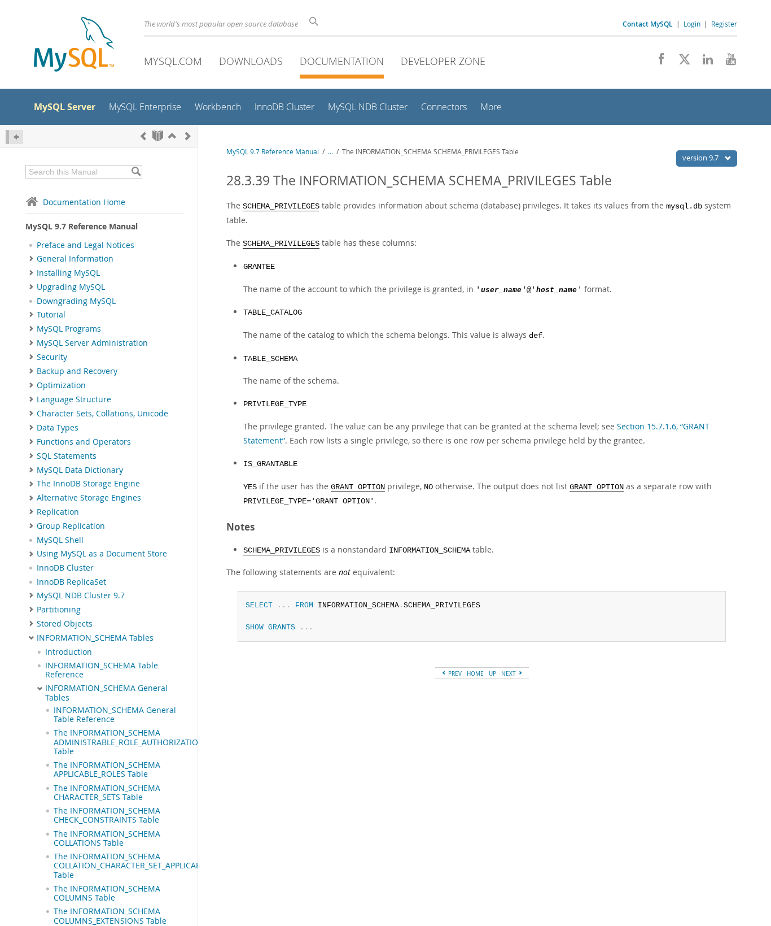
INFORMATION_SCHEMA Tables (95, 638)
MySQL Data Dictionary (80, 470)
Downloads (251, 61)
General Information (75, 259)
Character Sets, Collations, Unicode (102, 413)
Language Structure (74, 399)
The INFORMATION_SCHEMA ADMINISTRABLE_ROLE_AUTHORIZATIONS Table (131, 742)
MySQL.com (173, 61)
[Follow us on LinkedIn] (703, 62)
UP (492, 673)
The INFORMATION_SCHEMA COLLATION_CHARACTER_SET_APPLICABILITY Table (136, 865)
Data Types (57, 428)
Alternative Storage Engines (89, 498)
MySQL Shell (60, 540)
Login (692, 23)
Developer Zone (443, 61)
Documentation (342, 61)
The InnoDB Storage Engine (88, 484)
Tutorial (51, 315)
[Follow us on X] (680, 62)
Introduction (68, 652)
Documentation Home (84, 202)
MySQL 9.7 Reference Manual (272, 151)
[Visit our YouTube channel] (726, 62)
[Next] (188, 136)
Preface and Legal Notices (85, 245)
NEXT (509, 673)
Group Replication (71, 526)
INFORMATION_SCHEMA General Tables (106, 692)
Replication (58, 512)
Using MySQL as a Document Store (102, 554)
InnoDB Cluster (65, 568)
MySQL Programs (69, 329)
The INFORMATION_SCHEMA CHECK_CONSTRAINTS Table (107, 815)
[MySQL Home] (74, 45)
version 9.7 (701, 158)
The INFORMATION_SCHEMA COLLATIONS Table (107, 838)
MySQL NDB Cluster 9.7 (81, 595)
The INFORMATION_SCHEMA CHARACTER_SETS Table (107, 792)
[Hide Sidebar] (14, 137)
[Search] (136, 172)
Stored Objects (65, 624)
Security (52, 357)
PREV (454, 673)
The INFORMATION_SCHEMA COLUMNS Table (107, 893)
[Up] (172, 136)
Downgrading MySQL (76, 301)
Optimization (61, 385)
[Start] (157, 136)
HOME (475, 673)
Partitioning (59, 610)
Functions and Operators (84, 442)
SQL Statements (67, 456)
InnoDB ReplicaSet (71, 582)
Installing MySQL (68, 273)
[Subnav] (31, 258)
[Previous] (143, 136)
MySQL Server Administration (92, 343)
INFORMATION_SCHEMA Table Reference (101, 670)
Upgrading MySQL (71, 287)
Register (724, 23)
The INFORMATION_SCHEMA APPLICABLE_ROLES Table (107, 769)
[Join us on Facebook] (657, 62)
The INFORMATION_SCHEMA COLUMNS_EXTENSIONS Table (110, 915)
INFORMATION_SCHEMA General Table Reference (115, 714)
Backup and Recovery (77, 371)
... (330, 151)
